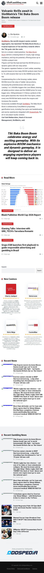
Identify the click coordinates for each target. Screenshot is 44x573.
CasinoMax (33, 332)
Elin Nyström (14, 34)
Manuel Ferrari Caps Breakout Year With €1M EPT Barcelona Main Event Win (27, 520)
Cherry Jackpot (11, 296)
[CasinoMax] (33, 330)
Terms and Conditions (23, 568)
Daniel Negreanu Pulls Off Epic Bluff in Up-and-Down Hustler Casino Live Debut (27, 508)
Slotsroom (33, 296)
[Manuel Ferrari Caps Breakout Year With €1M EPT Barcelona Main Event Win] (7, 526)
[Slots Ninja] (11, 330)
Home (3, 20)
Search (4, 267)
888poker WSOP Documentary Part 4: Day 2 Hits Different (27, 531)
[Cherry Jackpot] (11, 294)
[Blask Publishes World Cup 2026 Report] (22, 196)
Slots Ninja (11, 332)
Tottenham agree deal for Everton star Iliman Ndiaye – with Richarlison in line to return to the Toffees (27, 496)
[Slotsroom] (33, 294)
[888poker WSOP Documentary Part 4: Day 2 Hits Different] (7, 538)
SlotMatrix (6, 41)
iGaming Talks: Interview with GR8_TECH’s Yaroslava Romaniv (17, 230)
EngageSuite (33, 112)
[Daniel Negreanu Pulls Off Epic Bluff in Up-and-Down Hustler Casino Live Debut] (7, 515)
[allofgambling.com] (14, 3)
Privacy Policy (11, 568)
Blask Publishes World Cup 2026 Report (21, 215)
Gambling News (8, 26)
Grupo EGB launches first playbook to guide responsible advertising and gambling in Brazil (20, 248)
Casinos (34, 568)
